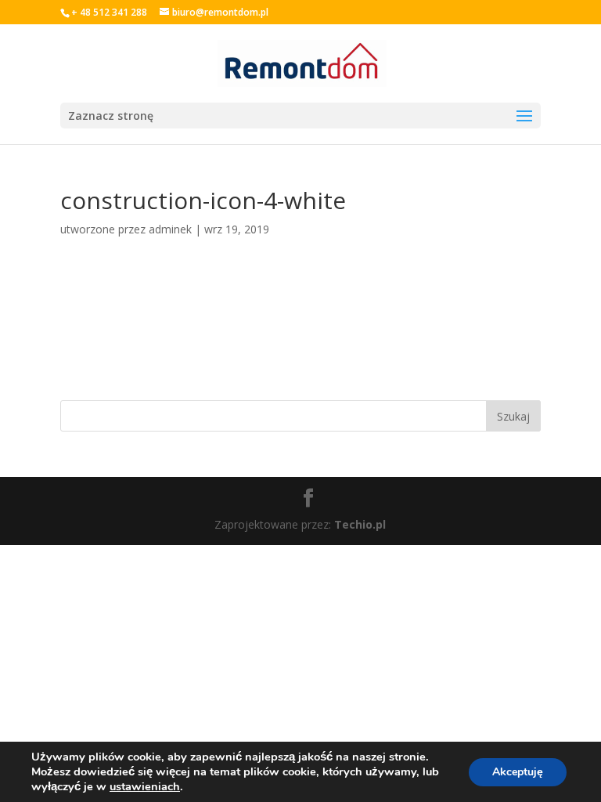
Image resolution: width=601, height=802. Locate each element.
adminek (170, 229)
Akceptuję (517, 771)
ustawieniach (145, 786)
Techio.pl (360, 524)
